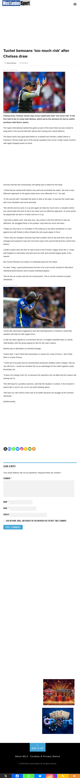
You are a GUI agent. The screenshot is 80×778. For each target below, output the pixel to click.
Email (6, 508)
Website (6, 514)
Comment (7, 478)
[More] (34, 449)
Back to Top (37, 748)
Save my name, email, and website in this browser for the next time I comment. (36, 520)
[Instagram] (21, 449)
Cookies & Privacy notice (45, 756)
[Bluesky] (17, 449)
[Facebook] (9, 449)
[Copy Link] (26, 449)
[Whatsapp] (13, 449)
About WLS (21, 756)
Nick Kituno (11, 63)
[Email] (30, 449)
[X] (5, 449)
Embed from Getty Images (10, 70)
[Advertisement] (40, 28)
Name (5, 501)
